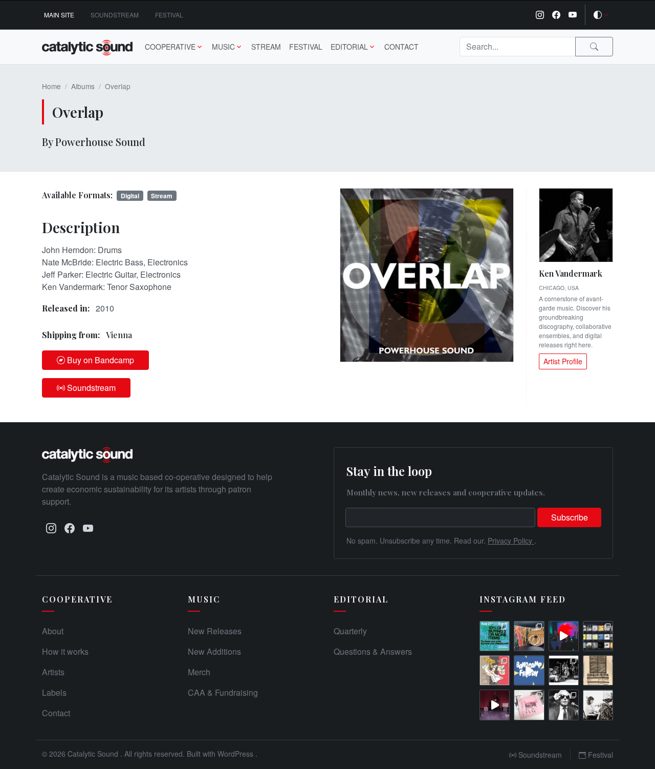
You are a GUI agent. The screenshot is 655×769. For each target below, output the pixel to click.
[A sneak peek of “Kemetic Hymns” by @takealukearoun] (564, 636)
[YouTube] (572, 15)
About (52, 631)
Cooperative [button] (170, 46)
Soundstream (115, 14)
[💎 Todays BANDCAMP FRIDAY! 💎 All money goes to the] (529, 670)
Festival (169, 14)
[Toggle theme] (601, 15)
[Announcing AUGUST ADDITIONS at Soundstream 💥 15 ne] (598, 636)
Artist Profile (562, 361)
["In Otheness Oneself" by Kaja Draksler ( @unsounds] (598, 705)
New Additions (214, 651)
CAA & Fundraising (223, 692)
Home (51, 86)
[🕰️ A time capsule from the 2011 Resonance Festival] (598, 670)
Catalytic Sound (94, 754)
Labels (54, 692)
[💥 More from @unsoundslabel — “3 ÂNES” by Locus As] (529, 705)
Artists (53, 672)
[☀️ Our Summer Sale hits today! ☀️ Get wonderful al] (494, 636)
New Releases (215, 631)
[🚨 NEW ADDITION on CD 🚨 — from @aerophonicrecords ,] (529, 636)
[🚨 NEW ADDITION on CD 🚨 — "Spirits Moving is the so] (564, 670)
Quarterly (350, 631)
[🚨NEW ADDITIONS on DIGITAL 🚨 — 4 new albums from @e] (494, 670)
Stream (266, 46)
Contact (401, 46)
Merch (199, 672)
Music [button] (223, 46)
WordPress (236, 754)
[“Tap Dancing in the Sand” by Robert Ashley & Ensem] (564, 705)
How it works (65, 651)
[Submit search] (594, 46)
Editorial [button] (349, 46)
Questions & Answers (373, 651)
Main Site (59, 14)
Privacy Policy (511, 540)
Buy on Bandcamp (100, 360)
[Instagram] (540, 15)
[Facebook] (556, 15)
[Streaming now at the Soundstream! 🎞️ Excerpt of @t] (494, 705)
